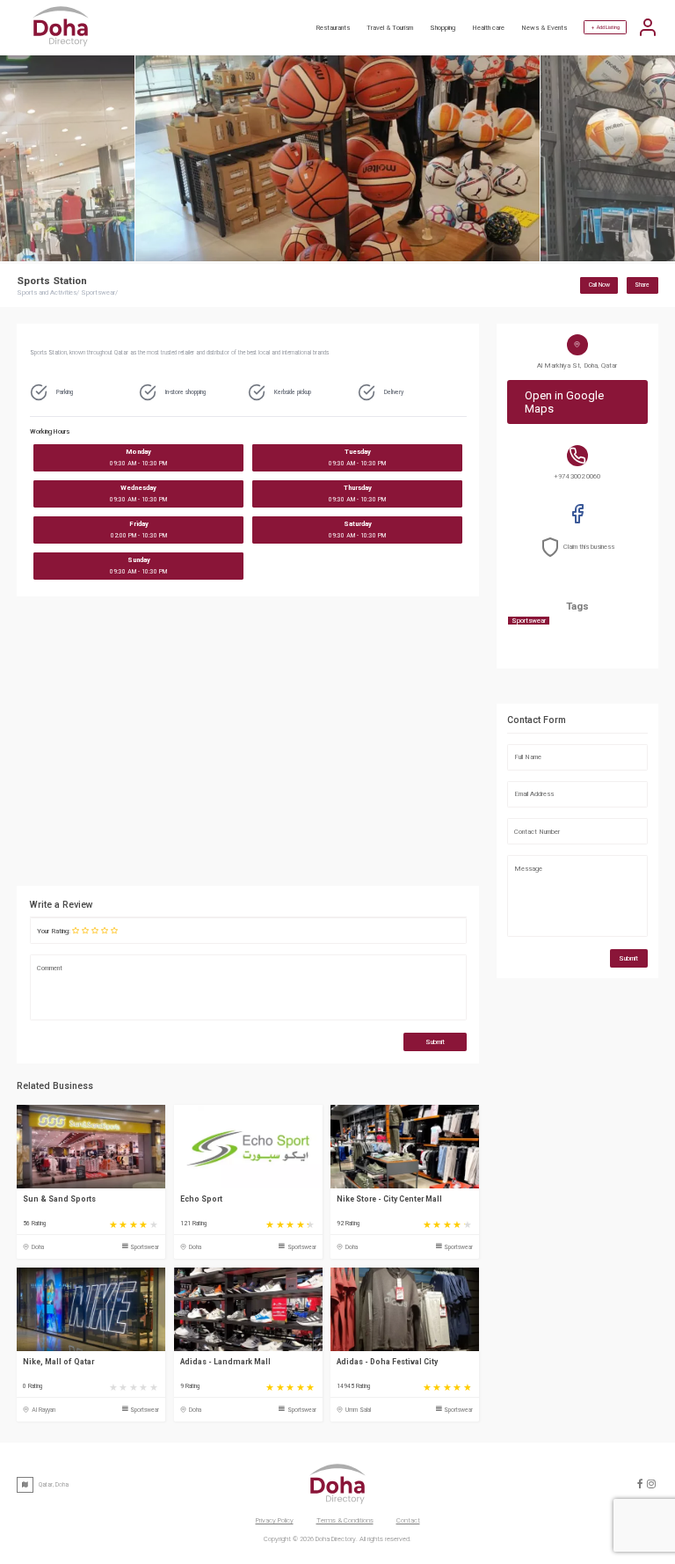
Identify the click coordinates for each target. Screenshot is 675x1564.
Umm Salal (358, 1410)
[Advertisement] (329, 746)
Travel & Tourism (390, 28)
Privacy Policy (275, 1520)
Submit (435, 1042)
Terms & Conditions (345, 1520)
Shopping (442, 28)
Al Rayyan (43, 1410)
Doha (38, 1247)
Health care (488, 28)
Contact (408, 1520)
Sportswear (144, 1247)
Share (642, 285)
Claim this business (588, 547)
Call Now (599, 285)
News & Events (544, 28)
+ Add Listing (606, 27)
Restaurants (333, 28)
